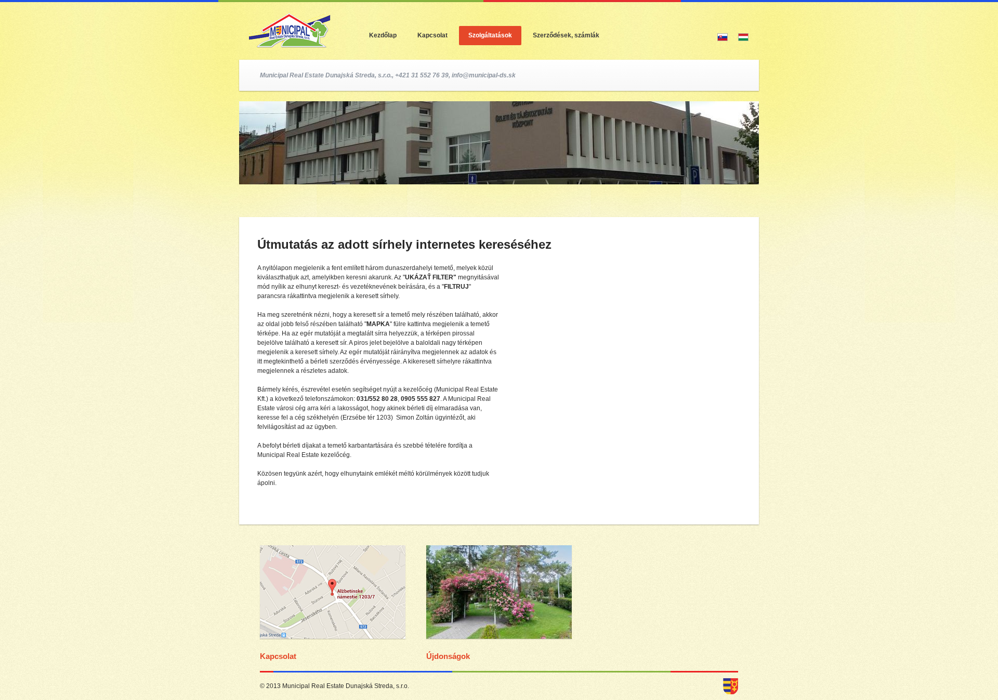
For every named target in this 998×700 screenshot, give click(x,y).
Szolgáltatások (490, 35)
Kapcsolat (432, 35)
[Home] (288, 30)
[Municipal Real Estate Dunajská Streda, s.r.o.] (499, 647)
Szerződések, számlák (566, 35)
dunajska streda (730, 686)
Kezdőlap (383, 35)
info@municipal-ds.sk (484, 75)
